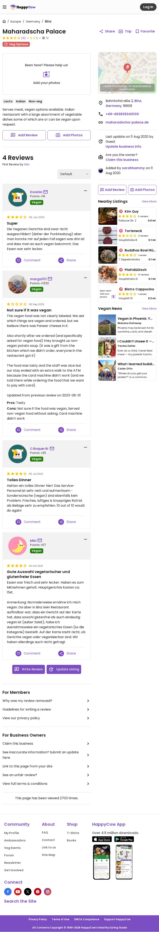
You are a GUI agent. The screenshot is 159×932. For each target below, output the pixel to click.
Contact (48, 840)
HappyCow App (108, 824)
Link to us (49, 847)
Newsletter (12, 863)
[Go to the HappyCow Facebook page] (8, 891)
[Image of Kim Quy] (107, 216)
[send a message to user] (46, 192)
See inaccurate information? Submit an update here (40, 755)
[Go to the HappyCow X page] (27, 891)
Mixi (26, 164)
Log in (148, 7)
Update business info (123, 146)
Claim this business (17, 743)
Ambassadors (15, 840)
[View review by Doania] (18, 197)
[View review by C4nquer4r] (18, 454)
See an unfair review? (19, 775)
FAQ (45, 832)
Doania (36, 192)
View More (149, 201)
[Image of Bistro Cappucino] (107, 294)
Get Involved (13, 870)
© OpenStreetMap (140, 86)
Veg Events (12, 848)
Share (110, 31)
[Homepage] (23, 7)
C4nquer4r (39, 448)
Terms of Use (60, 919)
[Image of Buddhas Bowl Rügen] (107, 255)
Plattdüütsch (136, 269)
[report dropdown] (85, 190)
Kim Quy (132, 211)
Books (71, 840)
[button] (127, 68)
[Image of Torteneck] (107, 235)
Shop (72, 824)
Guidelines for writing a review (26, 709)
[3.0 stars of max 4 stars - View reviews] (11, 38)
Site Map (48, 855)
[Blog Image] (107, 325)
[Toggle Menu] (4, 7)
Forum (9, 855)
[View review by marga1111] (18, 284)
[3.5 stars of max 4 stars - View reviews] (127, 216)
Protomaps (120, 86)
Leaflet (108, 86)
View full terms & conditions (24, 783)
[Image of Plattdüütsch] (107, 274)
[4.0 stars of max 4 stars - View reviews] (127, 255)
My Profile (11, 833)
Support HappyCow (117, 919)
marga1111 (38, 279)
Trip (128, 31)
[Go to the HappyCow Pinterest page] (37, 891)
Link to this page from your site (27, 766)
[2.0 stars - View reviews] (127, 235)
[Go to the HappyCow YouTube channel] (18, 891)
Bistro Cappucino (139, 289)
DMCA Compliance (86, 919)
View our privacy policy (21, 718)
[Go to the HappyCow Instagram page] (47, 891)
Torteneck (133, 231)
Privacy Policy (38, 919)
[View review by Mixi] (18, 546)
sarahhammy (133, 168)
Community (17, 824)
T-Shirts (73, 833)
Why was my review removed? (27, 700)
